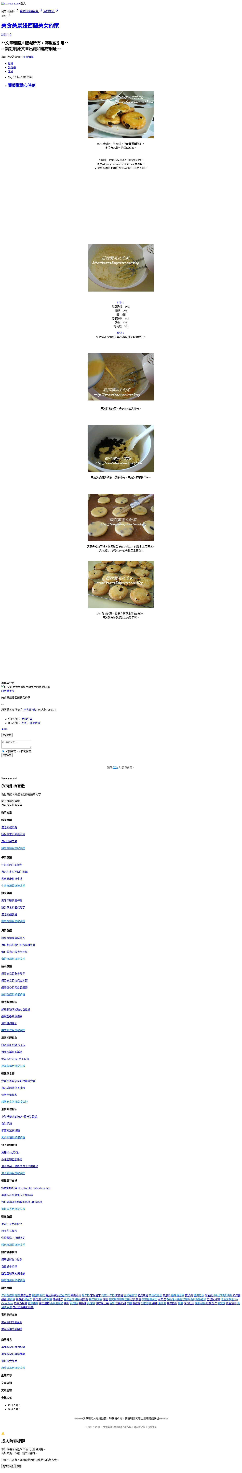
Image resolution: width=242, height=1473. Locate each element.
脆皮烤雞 (143, 1295)
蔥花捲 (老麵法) (10, 1152)
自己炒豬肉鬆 (9, 841)
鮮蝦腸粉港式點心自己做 (15, 1009)
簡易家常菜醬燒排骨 (13, 834)
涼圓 (105, 1299)
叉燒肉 (167, 1295)
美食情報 (28, 56)
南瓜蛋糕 (44, 1303)
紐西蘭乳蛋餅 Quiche (13, 1045)
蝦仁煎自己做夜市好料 (14, 952)
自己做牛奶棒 (9, 1266)
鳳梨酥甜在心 (9, 1023)
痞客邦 (28, 709)
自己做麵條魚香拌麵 (13, 1088)
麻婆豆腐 (25, 1295)
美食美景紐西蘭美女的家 (30, 26)
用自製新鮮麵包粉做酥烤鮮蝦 (18, 945)
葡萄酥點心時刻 (22, 85)
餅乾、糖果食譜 (31, 723)
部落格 (12, 67)
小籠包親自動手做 (11, 1159)
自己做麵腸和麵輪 (23, 1307)
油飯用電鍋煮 (9, 1094)
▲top (4, 728)
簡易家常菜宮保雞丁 (13, 907)
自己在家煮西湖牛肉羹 (14, 871)
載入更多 (7, 735)
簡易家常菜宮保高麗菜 (14, 980)
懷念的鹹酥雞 (9, 914)
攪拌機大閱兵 (9, 1361)
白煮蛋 (20, 1299)
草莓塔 (162, 1299)
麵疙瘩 (136, 1303)
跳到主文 (6, 34)
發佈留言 (7, 755)
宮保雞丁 (95, 1295)
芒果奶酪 (120, 1303)
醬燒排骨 (75, 1295)
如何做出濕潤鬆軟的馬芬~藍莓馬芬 (21, 1202)
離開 (19, 1466)
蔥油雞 (209, 1295)
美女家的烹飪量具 (11, 1322)
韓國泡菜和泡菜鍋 (11, 1052)
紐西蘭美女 (7, 691)
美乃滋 (37, 1299)
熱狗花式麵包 (9, 1231)
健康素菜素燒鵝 (10, 1130)
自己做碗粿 (213, 1299)
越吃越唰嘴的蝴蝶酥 (13, 1273)
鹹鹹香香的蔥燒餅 (11, 1016)
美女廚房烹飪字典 (11, 1329)
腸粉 (66, 1303)
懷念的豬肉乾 (9, 827)
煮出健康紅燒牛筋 (11, 878)
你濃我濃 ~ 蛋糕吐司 (13, 1237)
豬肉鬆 (84, 1299)
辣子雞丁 (58, 1299)
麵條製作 (211, 1303)
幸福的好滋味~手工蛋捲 (15, 1059)
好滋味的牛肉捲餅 (11, 865)
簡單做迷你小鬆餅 (11, 1259)
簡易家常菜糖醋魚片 (13, 938)
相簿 (10, 63)
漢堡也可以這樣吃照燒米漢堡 (18, 1081)
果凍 (155, 1303)
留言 (35, 709)
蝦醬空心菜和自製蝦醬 (14, 987)
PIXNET (96, 1427)
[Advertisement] (121, 198)
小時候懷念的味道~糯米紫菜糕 (19, 1116)
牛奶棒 (82, 1303)
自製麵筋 (6, 1123)
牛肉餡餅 (172, 1303)
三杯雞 (119, 1295)
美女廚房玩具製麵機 (13, 1354)
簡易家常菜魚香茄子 (13, 973)
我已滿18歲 (8, 1466)
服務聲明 (152, 1427)
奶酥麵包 (135, 1299)
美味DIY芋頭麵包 (11, 1224)
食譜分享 (27, 719)
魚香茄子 (231, 1303)
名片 (10, 71)
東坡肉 (189, 1295)
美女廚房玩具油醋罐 (13, 1347)
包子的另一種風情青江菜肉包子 (19, 1166)
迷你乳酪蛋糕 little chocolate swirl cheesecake (26, 1188)
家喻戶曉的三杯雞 (11, 900)
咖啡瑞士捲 (102, 1303)
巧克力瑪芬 (20, 1303)
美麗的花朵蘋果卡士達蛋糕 (17, 1195)
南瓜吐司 (189, 1303)
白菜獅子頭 (52, 1295)
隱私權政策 (139, 1427)
